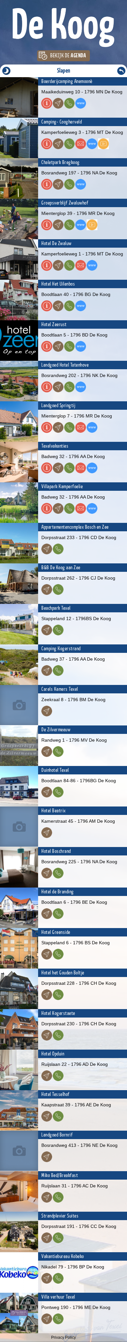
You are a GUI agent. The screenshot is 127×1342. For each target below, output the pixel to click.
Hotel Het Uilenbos (58, 284)
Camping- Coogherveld (61, 121)
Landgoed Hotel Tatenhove (65, 365)
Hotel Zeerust (54, 324)
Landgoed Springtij (58, 405)
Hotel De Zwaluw (56, 243)
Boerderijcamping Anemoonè (66, 81)
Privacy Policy (63, 1337)
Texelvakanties (54, 446)
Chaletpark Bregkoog (60, 162)
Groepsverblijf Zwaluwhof (64, 203)
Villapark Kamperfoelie (62, 486)
